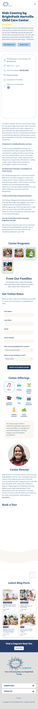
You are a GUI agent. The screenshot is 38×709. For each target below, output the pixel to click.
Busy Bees (17, 672)
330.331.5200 (24, 70)
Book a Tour (24, 45)
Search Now (19, 648)
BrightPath (29, 672)
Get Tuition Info (9, 45)
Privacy (19, 698)
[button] (35, 4)
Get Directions (11, 61)
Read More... (6, 497)
